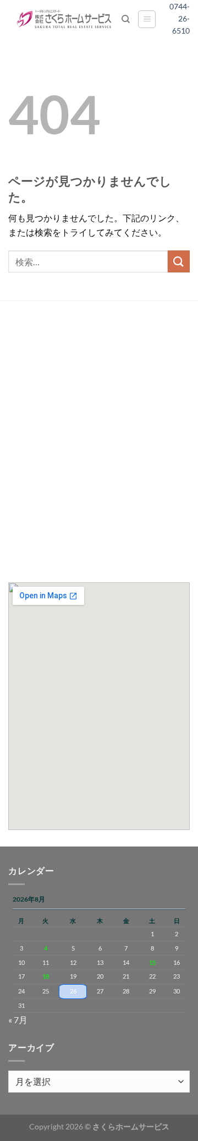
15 (152, 962)
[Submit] (179, 261)
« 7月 (18, 1019)
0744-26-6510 (183, 18)
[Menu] (147, 19)
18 (45, 976)
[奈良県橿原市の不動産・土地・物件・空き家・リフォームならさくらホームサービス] (64, 19)
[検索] (126, 19)
